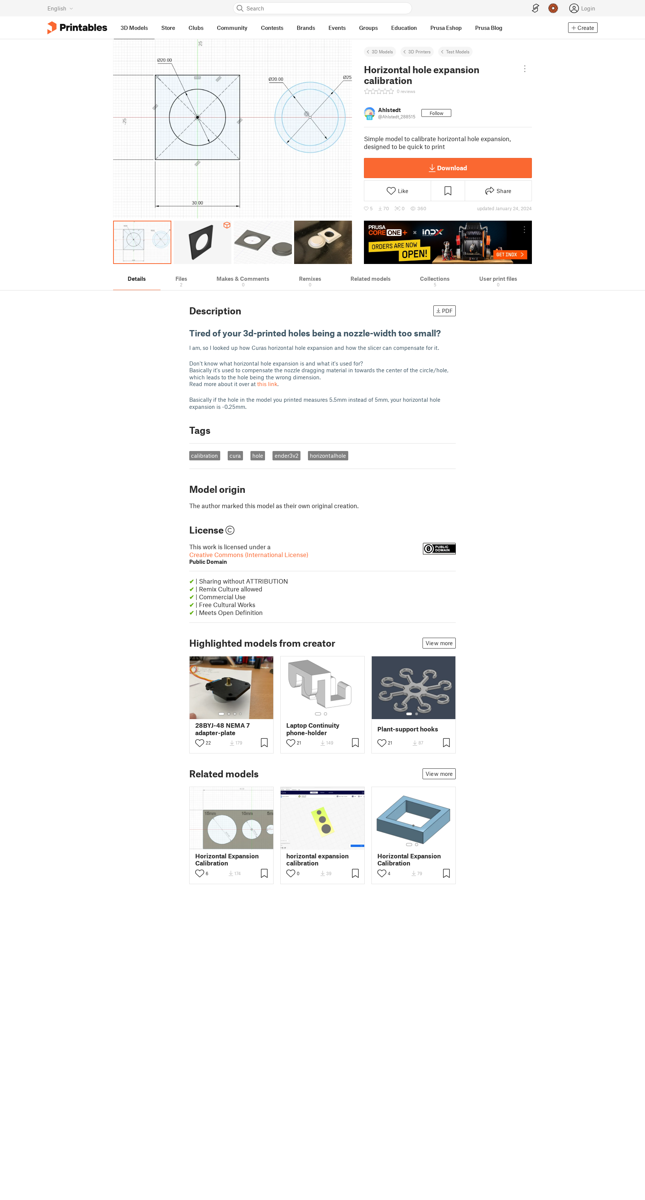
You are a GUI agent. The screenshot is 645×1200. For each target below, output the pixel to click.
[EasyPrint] (535, 8)
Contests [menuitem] (272, 27)
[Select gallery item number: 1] (221, 713)
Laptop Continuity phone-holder (312, 729)
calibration (204, 455)
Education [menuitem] (404, 27)
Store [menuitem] (168, 27)
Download (452, 167)
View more (439, 643)
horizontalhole (328, 455)
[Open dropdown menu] (525, 68)
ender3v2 (287, 455)
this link (267, 383)
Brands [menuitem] (306, 27)
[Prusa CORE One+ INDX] (448, 242)
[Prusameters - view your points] (553, 8)
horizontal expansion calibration (317, 859)
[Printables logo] (77, 27)
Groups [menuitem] (368, 27)
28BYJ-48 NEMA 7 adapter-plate (222, 729)
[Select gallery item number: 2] (228, 713)
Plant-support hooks (407, 729)
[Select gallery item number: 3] (234, 713)
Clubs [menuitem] (195, 27)
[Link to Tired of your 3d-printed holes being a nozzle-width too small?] (446, 332)
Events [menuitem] (337, 27)
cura (235, 455)
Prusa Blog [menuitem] (488, 27)
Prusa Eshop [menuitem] (446, 27)
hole (257, 455)
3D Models (382, 51)
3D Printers (419, 51)
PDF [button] (447, 310)
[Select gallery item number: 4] (240, 713)
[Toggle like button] (199, 743)
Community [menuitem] (232, 27)
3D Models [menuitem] (134, 27)
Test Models (458, 51)
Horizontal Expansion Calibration (227, 859)
